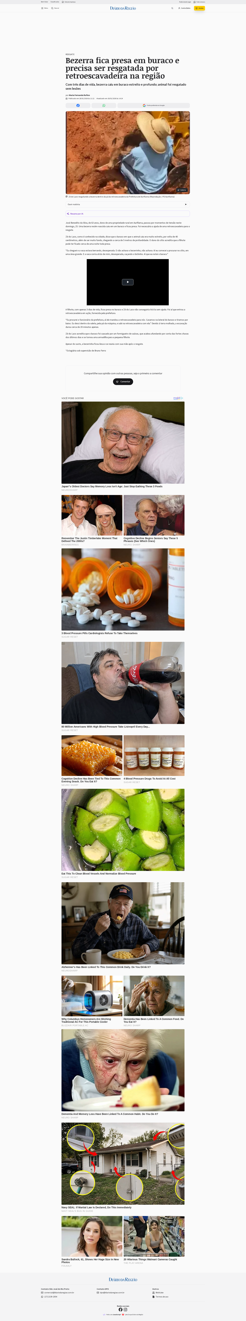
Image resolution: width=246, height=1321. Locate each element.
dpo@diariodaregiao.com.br (112, 1292)
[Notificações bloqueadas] (172, 8)
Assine (201, 8)
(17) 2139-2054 (50, 1296)
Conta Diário (185, 8)
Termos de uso (162, 1296)
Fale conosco (201, 2)
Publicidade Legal (185, 2)
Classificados (54, 2)
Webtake (159, 1292)
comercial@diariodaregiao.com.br (59, 1292)
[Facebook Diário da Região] (120, 1310)
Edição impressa (70, 2)
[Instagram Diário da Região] (125, 1310)
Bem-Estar (44, 2)
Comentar (125, 381)
